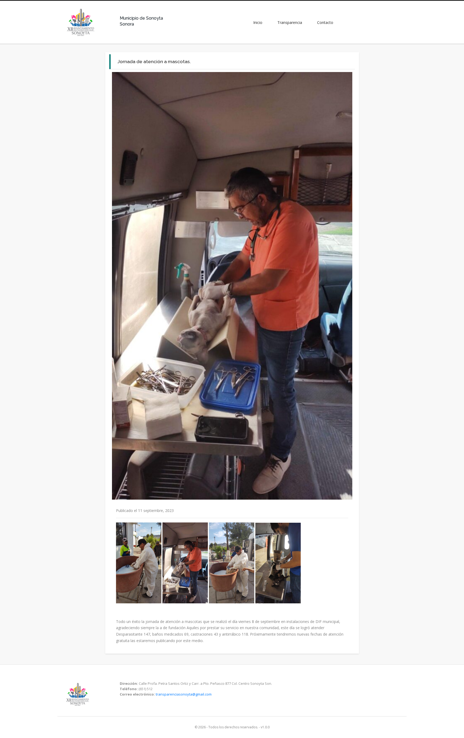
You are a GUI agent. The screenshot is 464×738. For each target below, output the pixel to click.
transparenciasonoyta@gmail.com (184, 694)
